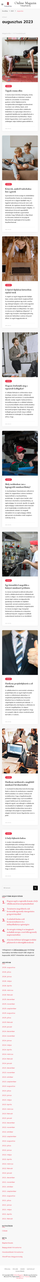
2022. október (7, 1132)
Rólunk (15, 1269)
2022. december (8, 1123)
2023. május (7, 1100)
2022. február (7, 1168)
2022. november (8, 1127)
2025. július (6, 1018)
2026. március (7, 990)
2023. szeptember (9, 1082)
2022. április (7, 1159)
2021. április (7, 1214)
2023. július (6, 1091)
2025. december (8, 999)
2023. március (7, 1109)
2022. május (7, 1155)
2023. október (7, 1077)
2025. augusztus (8, 1013)
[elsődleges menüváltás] (2, 4)
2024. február (7, 1059)
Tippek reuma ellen (13, 90)
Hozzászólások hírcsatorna (12, 1252)
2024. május (7, 1045)
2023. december (8, 1068)
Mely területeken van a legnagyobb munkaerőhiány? (18, 485)
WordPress (19, 1278)
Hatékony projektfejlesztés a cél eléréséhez (19, 685)
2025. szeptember (9, 1008)
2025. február (7, 1022)
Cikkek (9, 86)
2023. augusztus (8, 1086)
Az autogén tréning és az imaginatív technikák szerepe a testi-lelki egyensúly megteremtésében (22, 932)
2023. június (7, 1095)
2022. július (6, 1145)
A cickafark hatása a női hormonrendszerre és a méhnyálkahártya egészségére (18, 922)
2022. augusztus (8, 1141)
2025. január (7, 1027)
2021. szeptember (9, 1191)
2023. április (7, 1104)
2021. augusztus (8, 1196)
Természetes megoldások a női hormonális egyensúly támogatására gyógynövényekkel (20, 911)
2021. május (7, 1209)
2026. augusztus (8, 967)
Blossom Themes (24, 1276)
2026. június (7, 976)
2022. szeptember (9, 1136)
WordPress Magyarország (12, 1257)
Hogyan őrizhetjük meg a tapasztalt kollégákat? (16, 387)
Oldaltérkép (20, 1271)
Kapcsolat (31, 1269)
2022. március (7, 1164)
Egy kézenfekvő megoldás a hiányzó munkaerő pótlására (17, 586)
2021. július (6, 1200)
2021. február (7, 1219)
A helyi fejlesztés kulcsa (15, 838)
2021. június (7, 1205)
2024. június (7, 1040)
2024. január (7, 1063)
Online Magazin (25, 3)
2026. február (7, 995)
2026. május (7, 981)
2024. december (8, 1031)
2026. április (7, 986)
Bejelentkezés (7, 1243)
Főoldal (7, 1269)
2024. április (7, 1050)
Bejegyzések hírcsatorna (11, 1247)
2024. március (7, 1054)
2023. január (7, 1118)
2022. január (7, 1173)
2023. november (8, 1072)
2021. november (8, 1182)
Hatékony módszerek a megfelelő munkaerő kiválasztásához (19, 783)
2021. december (8, 1177)
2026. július (6, 972)
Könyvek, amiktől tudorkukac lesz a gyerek (18, 190)
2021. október (7, 1187)
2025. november (8, 1004)
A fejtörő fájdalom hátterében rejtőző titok (18, 291)
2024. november (8, 1036)
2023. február (7, 1113)
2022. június (7, 1150)
